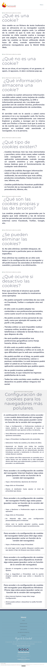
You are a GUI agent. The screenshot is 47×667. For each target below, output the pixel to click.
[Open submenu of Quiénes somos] (43, 623)
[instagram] (25, 650)
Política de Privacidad (22, 643)
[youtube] (27, 650)
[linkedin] (22, 650)
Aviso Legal (14, 643)
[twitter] (20, 650)
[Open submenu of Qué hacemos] (43, 629)
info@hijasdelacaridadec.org (23, 659)
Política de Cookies (31, 643)
